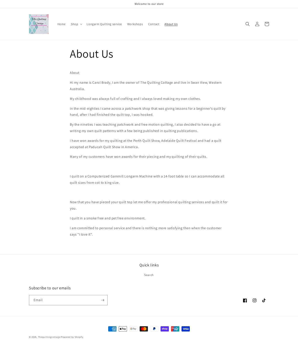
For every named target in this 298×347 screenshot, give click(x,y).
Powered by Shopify (72, 336)
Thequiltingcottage (49, 336)
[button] (76, 24)
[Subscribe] (102, 300)
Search (149, 275)
